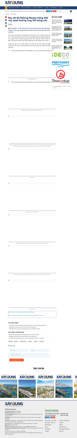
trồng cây (16, 341)
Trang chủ (7, 14)
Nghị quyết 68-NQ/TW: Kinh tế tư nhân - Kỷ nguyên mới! (13, 11)
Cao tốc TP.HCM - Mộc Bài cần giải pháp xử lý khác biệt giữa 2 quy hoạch (57, 47)
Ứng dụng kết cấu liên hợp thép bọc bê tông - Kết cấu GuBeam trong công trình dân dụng (57, 28)
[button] (64, 7)
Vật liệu (60, 7)
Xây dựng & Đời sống (64, 429)
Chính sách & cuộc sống (13, 7)
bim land (35, 341)
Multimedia (47, 429)
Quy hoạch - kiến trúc (38, 7)
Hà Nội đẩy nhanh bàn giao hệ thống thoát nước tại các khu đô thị (24, 334)
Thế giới (47, 431)
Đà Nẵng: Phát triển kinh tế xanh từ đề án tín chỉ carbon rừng (23, 336)
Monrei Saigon (58, 86)
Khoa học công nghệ (26, 7)
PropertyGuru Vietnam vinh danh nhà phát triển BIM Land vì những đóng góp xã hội (27, 325)
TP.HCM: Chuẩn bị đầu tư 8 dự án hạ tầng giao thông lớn (57, 40)
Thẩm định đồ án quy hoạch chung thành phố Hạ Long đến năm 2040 (24, 328)
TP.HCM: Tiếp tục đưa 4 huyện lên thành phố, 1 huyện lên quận (57, 34)
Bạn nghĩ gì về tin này (16, 360)
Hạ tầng (46, 7)
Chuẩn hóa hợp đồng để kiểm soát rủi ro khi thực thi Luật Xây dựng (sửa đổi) (57, 21)
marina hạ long (23, 341)
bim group (42, 341)
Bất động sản (54, 7)
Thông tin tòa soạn (10, 409)
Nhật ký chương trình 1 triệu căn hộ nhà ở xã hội (37, 11)
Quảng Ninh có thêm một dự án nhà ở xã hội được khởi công (22, 327)
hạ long (30, 341)
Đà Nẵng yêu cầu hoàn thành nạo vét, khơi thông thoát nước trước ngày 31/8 (26, 338)
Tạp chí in (61, 431)
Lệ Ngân (10, 24)
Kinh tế (46, 427)
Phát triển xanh (63, 427)
